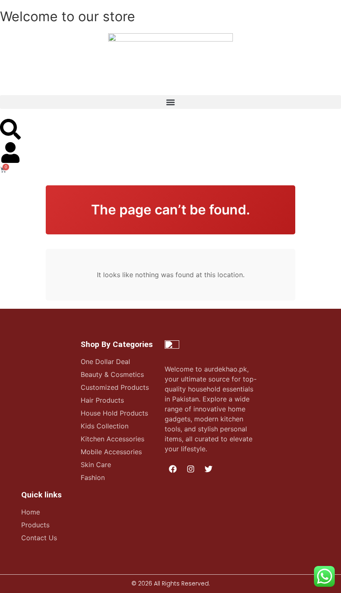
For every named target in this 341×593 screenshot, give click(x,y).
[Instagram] (190, 469)
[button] (170, 102)
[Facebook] (172, 469)
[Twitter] (208, 469)
